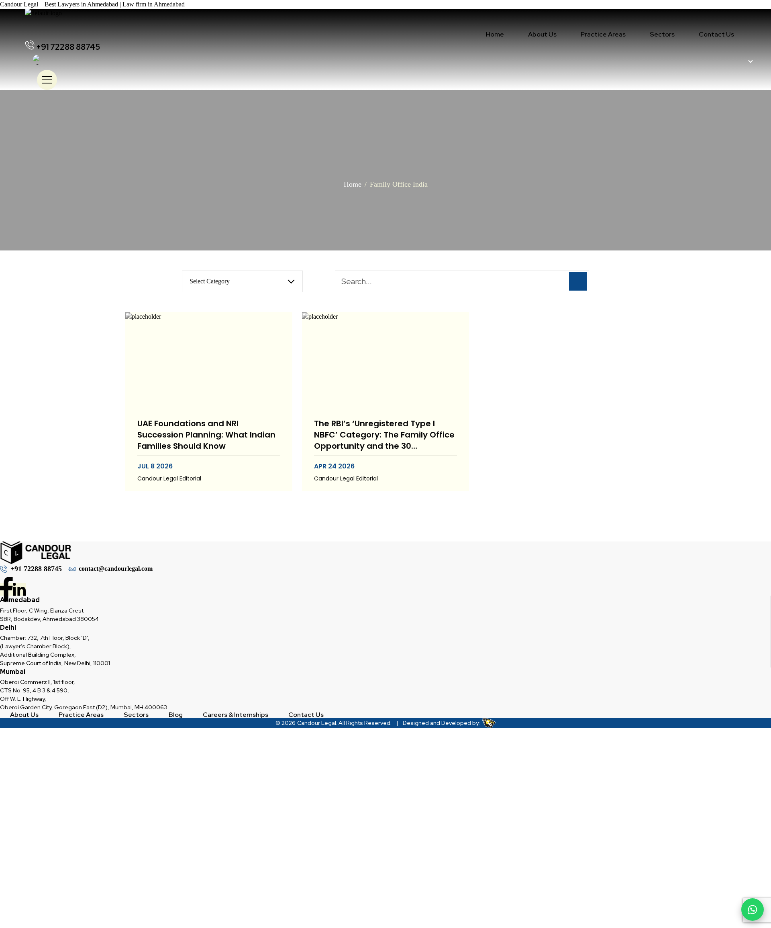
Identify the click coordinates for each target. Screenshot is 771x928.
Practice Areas (603, 34)
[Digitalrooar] (488, 723)
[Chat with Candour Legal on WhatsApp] (752, 909)
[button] (603, 34)
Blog (176, 715)
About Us (542, 34)
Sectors (662, 34)
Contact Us (716, 34)
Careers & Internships (235, 715)
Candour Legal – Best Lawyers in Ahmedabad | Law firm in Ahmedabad (92, 4)
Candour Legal (316, 723)
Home (495, 34)
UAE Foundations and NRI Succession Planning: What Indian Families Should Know (206, 435)
